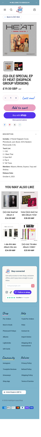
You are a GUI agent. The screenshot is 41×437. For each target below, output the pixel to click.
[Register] (33, 286)
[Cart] (34, 10)
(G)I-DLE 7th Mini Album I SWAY (29, 245)
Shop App (6, 381)
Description (8, 134)
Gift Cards (6, 349)
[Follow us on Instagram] (8, 292)
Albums (5, 337)
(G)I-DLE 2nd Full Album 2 (10, 213)
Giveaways (7, 375)
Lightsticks (7, 343)
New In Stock (7, 325)
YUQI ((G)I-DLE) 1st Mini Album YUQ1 (29, 213)
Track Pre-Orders (27, 319)
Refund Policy (26, 369)
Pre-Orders (7, 319)
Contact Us (25, 331)
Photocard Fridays (9, 331)
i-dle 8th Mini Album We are (10, 245)
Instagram (6, 363)
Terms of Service (27, 381)
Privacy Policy (26, 363)
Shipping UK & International (26, 344)
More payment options (20, 120)
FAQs (23, 325)
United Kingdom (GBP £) (13, 392)
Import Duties (26, 337)
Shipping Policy (27, 375)
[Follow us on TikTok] (11, 292)
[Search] (11, 10)
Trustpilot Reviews (9, 369)
